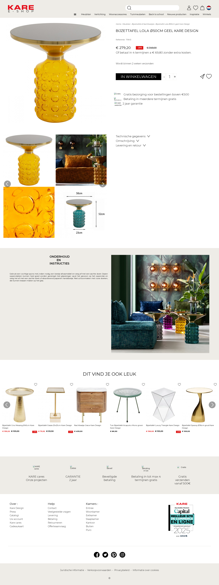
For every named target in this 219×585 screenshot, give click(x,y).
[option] (55, 186)
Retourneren (55, 522)
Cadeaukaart (17, 526)
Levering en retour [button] (128, 145)
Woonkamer (93, 511)
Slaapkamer (92, 519)
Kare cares (15, 522)
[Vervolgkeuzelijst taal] (209, 8)
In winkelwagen (138, 76)
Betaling (52, 519)
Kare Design (17, 508)
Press (13, 511)
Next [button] (102, 184)
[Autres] (77, 15)
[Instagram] (122, 554)
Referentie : (121, 40)
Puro (88, 530)
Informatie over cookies (146, 570)
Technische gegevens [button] (131, 136)
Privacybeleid (122, 570)
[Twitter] (105, 554)
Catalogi (14, 515)
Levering (53, 515)
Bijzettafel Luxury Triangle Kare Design (162, 425)
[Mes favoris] (195, 8)
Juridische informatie (72, 570)
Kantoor (90, 522)
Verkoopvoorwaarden (99, 570)
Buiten (90, 526)
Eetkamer (91, 515)
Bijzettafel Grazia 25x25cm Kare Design (55, 425)
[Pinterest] (114, 554)
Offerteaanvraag (57, 526)
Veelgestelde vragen (59, 511)
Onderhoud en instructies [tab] (59, 260)
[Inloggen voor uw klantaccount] (189, 8)
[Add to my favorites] (209, 76)
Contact (52, 508)
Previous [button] (7, 184)
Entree (90, 508)
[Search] (129, 8)
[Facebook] (97, 554)
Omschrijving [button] (125, 141)
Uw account (16, 519)
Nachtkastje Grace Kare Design (87, 425)
